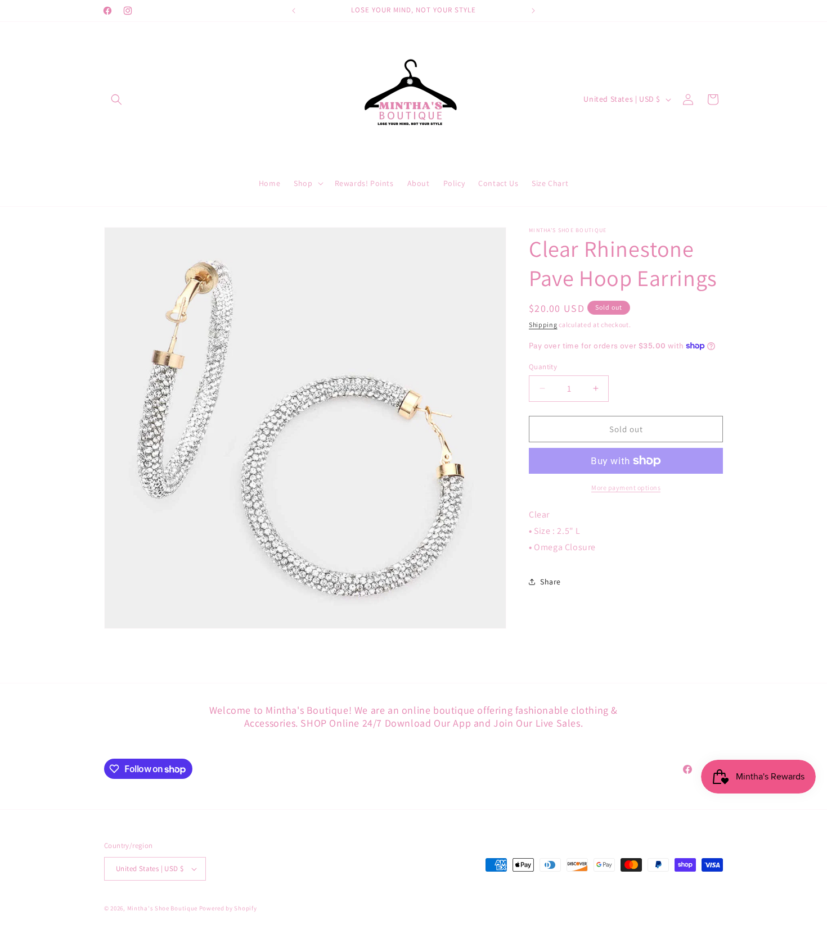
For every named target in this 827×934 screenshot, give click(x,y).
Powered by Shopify (228, 908)
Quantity (543, 366)
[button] (116, 99)
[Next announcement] (533, 10)
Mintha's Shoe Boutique (162, 908)
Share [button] (550, 582)
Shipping (543, 324)
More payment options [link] (625, 487)
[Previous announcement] (293, 10)
